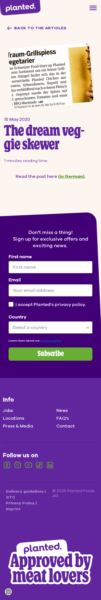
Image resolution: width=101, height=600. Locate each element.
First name (20, 257)
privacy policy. (50, 341)
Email (15, 280)
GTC (10, 497)
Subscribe (51, 354)
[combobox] (49, 327)
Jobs (8, 410)
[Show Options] (87, 327)
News (62, 410)
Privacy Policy (21, 503)
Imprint (13, 509)
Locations (13, 418)
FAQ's (62, 418)
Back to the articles (40, 28)
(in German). (71, 176)
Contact (65, 426)
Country (17, 317)
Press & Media (18, 426)
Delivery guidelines (25, 491)
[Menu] (93, 8)
